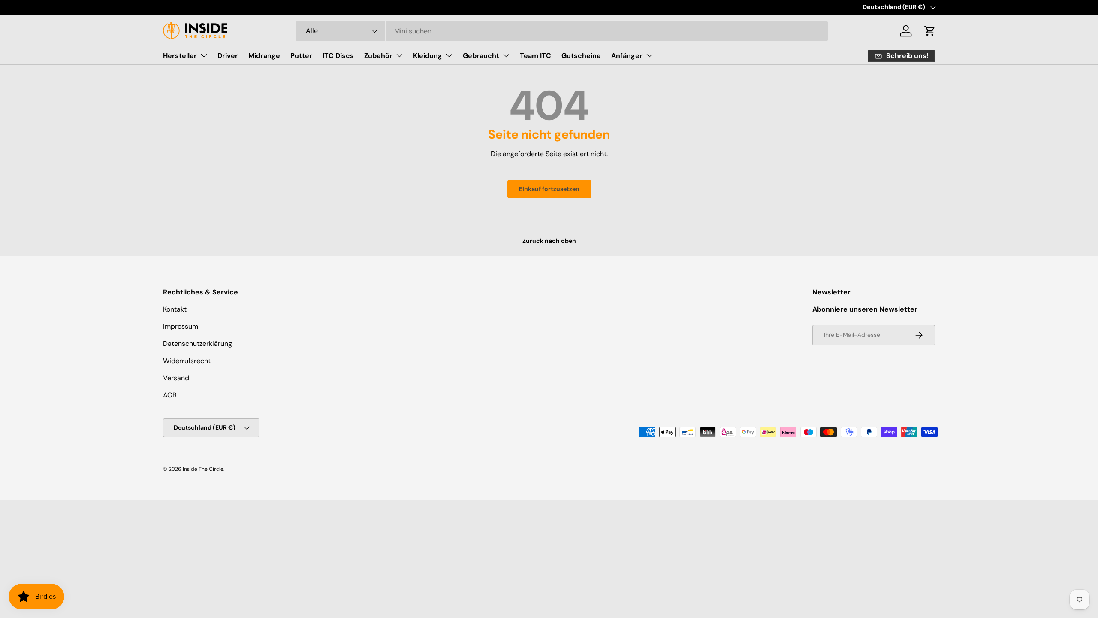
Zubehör (378, 55)
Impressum (180, 326)
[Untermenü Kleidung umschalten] (449, 55)
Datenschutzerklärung (197, 343)
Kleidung (427, 55)
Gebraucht (481, 55)
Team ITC (535, 55)
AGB (170, 395)
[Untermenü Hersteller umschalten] (204, 55)
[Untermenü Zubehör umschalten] (399, 55)
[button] (929, 30)
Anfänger (627, 55)
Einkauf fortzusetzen (549, 189)
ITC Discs (338, 55)
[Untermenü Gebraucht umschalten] (506, 55)
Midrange (264, 55)
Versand (176, 377)
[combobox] (562, 31)
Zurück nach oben (549, 241)
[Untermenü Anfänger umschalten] (649, 55)
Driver (227, 55)
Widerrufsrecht (187, 360)
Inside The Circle (203, 469)
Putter (301, 55)
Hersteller (180, 55)
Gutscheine (581, 55)
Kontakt (175, 309)
